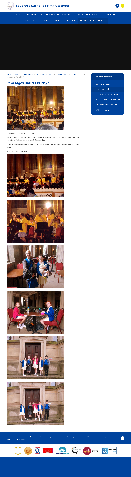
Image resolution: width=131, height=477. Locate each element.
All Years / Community (44, 74)
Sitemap (103, 437)
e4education (58, 437)
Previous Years (62, 74)
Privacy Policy (11, 439)
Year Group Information (24, 74)
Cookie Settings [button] (21, 439)
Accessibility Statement (90, 437)
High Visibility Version (72, 437)
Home (9, 74)
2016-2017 (75, 74)
